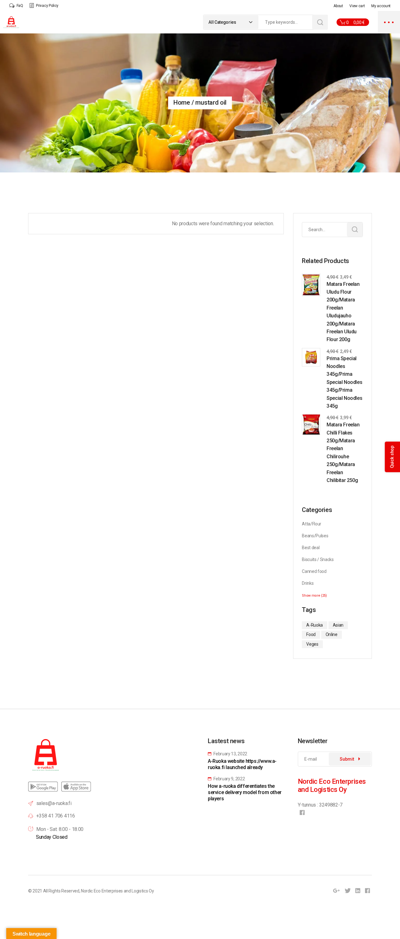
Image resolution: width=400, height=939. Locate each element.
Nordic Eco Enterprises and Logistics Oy (117, 890)
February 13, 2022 (230, 754)
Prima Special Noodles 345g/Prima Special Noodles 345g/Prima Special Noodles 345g (344, 382)
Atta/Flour (311, 523)
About (338, 6)
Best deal (310, 547)
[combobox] (231, 22)
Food (311, 634)
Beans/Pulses (315, 535)
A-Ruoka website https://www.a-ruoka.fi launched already (242, 764)
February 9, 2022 (229, 779)
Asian (338, 625)
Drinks (307, 583)
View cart (357, 6)
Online (332, 634)
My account (381, 6)
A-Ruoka (314, 625)
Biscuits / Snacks (318, 559)
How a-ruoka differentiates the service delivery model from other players (245, 792)
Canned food (314, 571)
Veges (312, 644)
